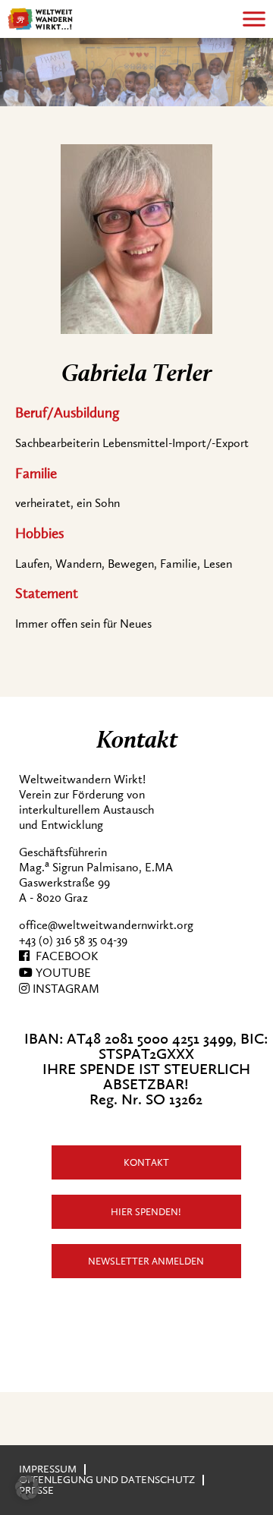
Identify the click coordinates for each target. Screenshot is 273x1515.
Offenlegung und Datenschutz (107, 1479)
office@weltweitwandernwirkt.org (106, 925)
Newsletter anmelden (146, 1261)
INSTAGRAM (64, 989)
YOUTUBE (62, 973)
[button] (27, 1487)
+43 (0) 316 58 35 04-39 (73, 940)
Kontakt (146, 1162)
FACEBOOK (64, 956)
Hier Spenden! (146, 1211)
